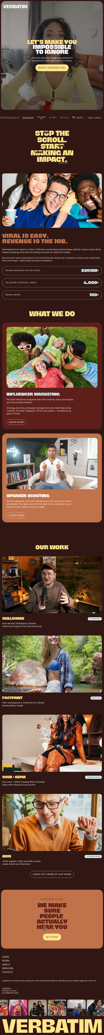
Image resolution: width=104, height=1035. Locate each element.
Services (7, 968)
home (5, 956)
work (5, 960)
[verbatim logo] (15, 6)
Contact (7, 972)
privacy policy (9, 991)
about (6, 964)
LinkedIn (6, 988)
